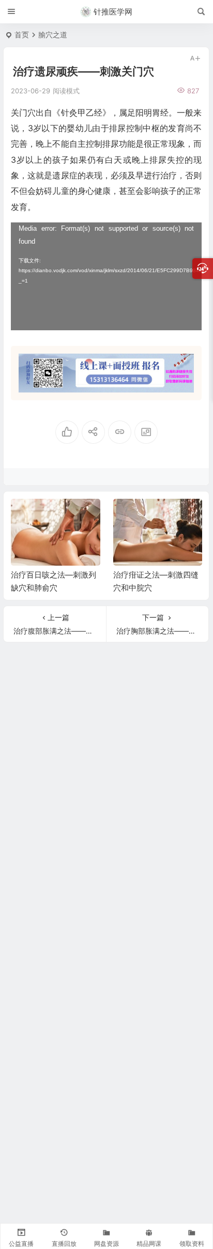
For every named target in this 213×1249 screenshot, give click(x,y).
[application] (106, 276)
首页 (21, 34)
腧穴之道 (52, 34)
